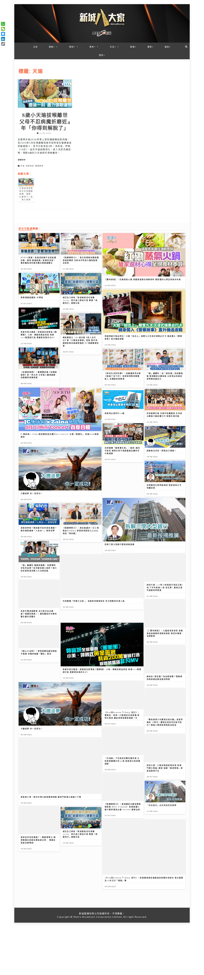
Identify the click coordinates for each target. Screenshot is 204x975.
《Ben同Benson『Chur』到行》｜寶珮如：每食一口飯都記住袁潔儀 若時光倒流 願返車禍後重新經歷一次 (122, 697)
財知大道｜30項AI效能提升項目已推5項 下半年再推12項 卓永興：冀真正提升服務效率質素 (165, 582)
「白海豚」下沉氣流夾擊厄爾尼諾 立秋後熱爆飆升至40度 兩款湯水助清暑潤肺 (122, 737)
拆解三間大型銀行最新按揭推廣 (120, 544)
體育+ (151, 47)
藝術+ (168, 47)
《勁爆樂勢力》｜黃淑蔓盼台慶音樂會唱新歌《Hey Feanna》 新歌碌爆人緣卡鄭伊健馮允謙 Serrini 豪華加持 (123, 777)
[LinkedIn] (3, 38)
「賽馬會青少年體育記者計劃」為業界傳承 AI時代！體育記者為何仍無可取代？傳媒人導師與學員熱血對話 (165, 705)
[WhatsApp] (3, 23)
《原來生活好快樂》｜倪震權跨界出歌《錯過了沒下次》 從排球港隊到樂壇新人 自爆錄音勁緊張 (123, 376)
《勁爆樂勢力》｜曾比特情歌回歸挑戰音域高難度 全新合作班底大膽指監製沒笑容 (81, 260)
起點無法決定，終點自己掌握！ (162, 450)
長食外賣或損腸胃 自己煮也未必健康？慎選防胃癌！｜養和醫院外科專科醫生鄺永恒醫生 (39, 608)
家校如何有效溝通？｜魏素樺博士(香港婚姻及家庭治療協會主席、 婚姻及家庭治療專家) (38, 822)
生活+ (113, 47)
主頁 (35, 47)
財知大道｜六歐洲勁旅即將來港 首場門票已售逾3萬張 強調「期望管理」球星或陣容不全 (165, 745)
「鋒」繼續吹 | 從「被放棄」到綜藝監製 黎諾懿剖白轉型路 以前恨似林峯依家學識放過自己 (165, 376)
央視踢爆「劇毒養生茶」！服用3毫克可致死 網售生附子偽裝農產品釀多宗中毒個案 (122, 450)
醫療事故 (39, 166)
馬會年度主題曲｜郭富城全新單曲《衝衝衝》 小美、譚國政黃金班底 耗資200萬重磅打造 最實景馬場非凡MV (39, 335)
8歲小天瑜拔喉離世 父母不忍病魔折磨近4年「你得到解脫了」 (46, 121)
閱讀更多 (22, 160)
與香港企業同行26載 (114, 413)
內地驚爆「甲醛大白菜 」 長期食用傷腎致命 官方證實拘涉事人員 (94, 601)
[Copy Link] (3, 43)
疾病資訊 (30, 166)
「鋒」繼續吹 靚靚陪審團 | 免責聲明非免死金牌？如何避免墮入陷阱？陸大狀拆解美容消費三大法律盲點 (39, 568)
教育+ (93, 47)
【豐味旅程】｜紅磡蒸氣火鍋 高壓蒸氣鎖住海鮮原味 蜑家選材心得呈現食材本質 (143, 279)
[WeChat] (3, 28)
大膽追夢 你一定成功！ (32, 493)
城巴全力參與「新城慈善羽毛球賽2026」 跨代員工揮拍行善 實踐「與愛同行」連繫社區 (80, 300)
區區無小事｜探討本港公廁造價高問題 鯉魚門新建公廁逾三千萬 (51, 773)
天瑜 (23, 166)
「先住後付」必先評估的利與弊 (162, 788)
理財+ (72, 47)
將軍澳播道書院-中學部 (32, 297)
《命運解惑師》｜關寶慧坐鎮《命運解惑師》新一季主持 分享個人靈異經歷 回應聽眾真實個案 (39, 375)
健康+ (52, 47)
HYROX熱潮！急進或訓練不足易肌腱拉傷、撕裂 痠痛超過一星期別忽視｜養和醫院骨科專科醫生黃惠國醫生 (38, 260)
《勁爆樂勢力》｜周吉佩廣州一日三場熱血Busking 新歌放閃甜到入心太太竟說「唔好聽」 (81, 530)
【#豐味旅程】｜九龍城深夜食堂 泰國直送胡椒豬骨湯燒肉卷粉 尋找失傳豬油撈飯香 (165, 622)
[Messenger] (3, 33)
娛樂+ (133, 47)
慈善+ (102, 55)
